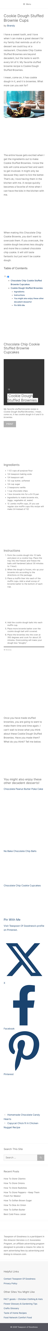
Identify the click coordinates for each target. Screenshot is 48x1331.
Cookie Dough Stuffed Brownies (27, 288)
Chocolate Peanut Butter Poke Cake (23, 789)
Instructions (19, 295)
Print (9, 424)
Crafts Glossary (11, 1308)
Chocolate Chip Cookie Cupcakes (22, 885)
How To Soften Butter (14, 1209)
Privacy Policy (10, 1283)
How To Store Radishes (15, 1188)
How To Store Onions (14, 1183)
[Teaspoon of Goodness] (3, 4)
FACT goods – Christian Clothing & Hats (23, 1299)
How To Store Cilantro (14, 1178)
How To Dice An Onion (15, 1205)
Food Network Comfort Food (18, 1317)
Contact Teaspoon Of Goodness (19, 1279)
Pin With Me (19, 305)
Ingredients (19, 292)
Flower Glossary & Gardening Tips (20, 1304)
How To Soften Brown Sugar (18, 1200)
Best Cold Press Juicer (15, 1214)
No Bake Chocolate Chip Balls (20, 851)
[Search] (40, 1158)
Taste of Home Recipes (15, 1313)
